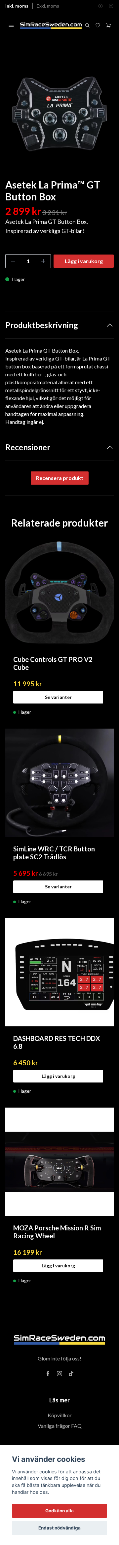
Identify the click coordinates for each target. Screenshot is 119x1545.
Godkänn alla (59, 1510)
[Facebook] (48, 1373)
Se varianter (58, 697)
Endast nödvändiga (59, 1527)
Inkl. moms (16, 6)
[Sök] (87, 25)
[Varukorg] (108, 25)
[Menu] (11, 25)
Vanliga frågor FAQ (60, 1426)
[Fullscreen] (59, 114)
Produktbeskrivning (41, 325)
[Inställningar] (100, 6)
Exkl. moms (48, 6)
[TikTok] (71, 1373)
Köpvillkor (60, 1415)
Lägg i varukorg (58, 1076)
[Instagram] (59, 1373)
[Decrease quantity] (13, 261)
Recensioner (27, 447)
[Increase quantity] (43, 261)
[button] (102, 116)
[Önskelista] (98, 25)
